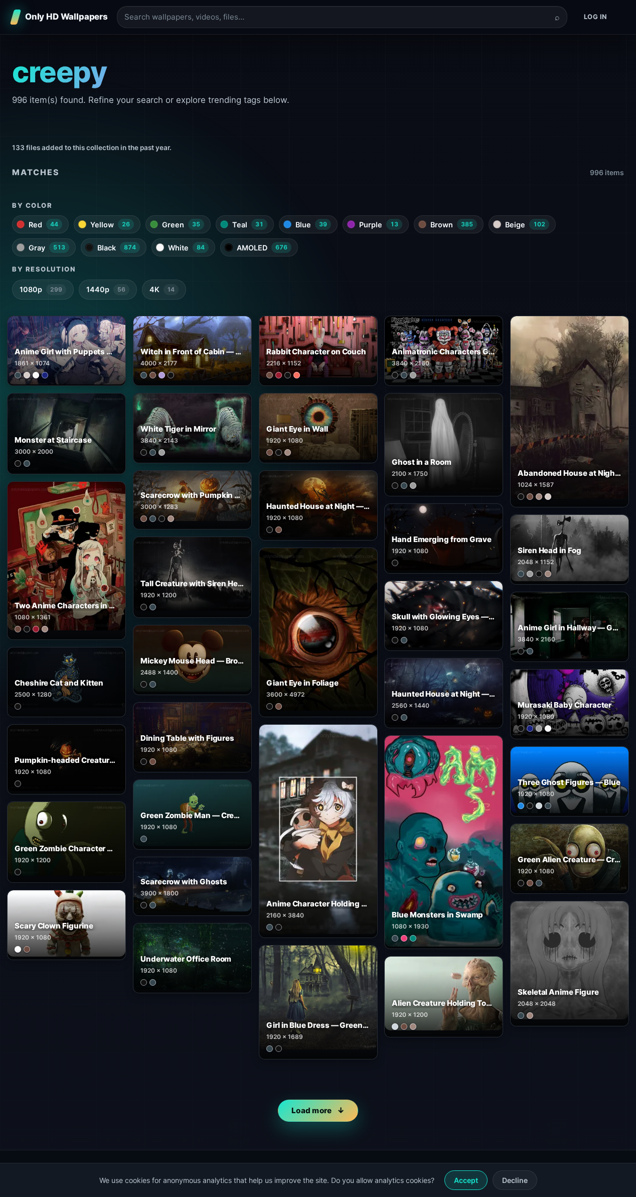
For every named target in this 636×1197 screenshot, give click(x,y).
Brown (451, 224)
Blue (311, 224)
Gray (47, 247)
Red (43, 224)
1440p (105, 289)
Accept (466, 1180)
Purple (378, 224)
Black (116, 247)
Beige (525, 224)
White (186, 247)
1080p (41, 289)
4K (162, 289)
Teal (247, 224)
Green (181, 224)
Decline (515, 1180)
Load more (311, 1110)
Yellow (110, 224)
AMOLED (262, 247)
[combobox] (336, 17)
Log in (595, 17)
